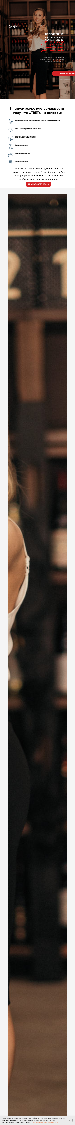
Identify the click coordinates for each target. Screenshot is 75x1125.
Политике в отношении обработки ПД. (45, 1122)
